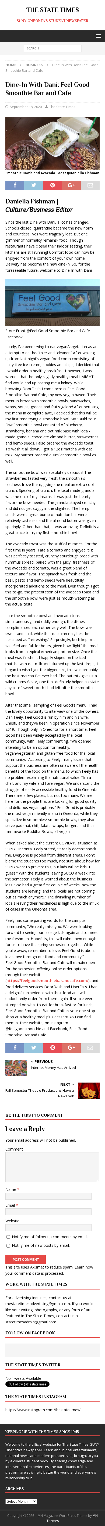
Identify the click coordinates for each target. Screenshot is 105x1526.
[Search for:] (53, 48)
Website (12, 1220)
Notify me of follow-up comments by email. (50, 1236)
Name (11, 1189)
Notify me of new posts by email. (41, 1245)
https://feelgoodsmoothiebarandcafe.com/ (47, 980)
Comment (14, 1149)
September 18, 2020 (26, 106)
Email (10, 1205)
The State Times (62, 106)
